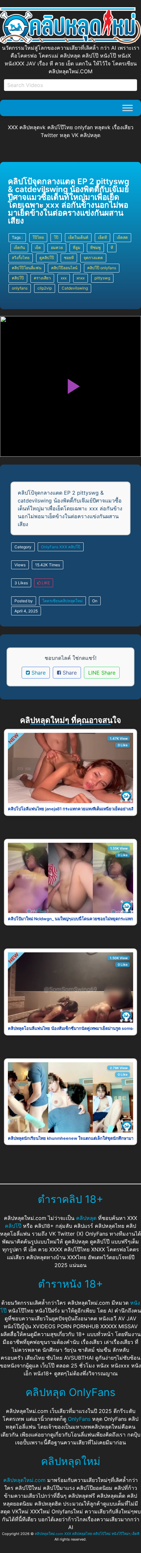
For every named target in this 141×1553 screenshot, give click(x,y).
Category (22, 546)
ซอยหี (69, 257)
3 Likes (21, 582)
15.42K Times (47, 564)
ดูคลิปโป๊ (46, 257)
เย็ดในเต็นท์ (78, 237)
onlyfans (20, 288)
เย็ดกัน (19, 247)
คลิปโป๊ (18, 277)
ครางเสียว (42, 277)
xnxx (80, 277)
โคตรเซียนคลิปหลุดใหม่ (62, 600)
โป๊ (56, 237)
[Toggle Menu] (127, 108)
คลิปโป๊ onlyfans (101, 267)
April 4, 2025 (26, 611)
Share (38, 672)
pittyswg (102, 277)
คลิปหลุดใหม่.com (24, 1480)
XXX (63, 546)
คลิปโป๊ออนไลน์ (64, 267)
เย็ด (38, 247)
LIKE (45, 582)
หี (112, 247)
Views (20, 564)
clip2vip (44, 288)
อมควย (57, 247)
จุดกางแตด (93, 257)
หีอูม (76, 247)
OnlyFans (49, 546)
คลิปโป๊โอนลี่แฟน (26, 267)
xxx (64, 277)
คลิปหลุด (86, 1218)
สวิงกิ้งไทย (21, 257)
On (94, 600)
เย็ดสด (122, 237)
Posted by (23, 600)
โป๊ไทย (38, 237)
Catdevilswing (75, 288)
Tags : (17, 237)
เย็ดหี (102, 237)
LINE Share (101, 672)
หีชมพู (95, 247)
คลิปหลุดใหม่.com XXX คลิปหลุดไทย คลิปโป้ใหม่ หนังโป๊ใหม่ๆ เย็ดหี (87, 1533)
